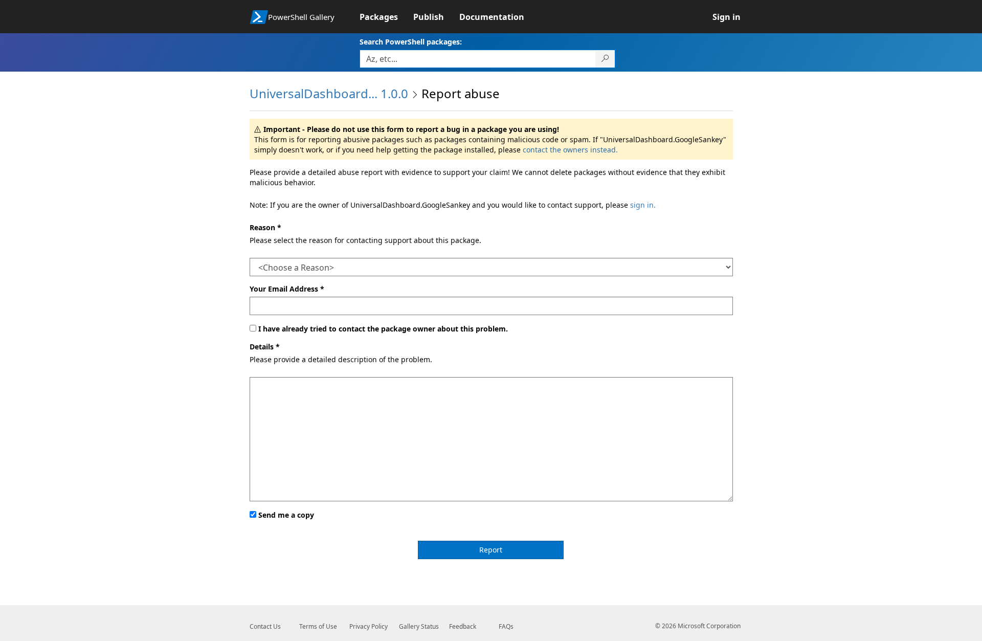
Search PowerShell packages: (411, 42)
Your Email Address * (287, 289)
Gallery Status (419, 626)
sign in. (643, 205)
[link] (386, 17)
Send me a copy (286, 515)
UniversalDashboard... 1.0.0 (329, 93)
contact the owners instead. (570, 149)
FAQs (506, 626)
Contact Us (265, 626)
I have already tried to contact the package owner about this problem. (383, 329)
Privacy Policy (368, 626)
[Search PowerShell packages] (605, 59)
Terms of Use (318, 626)
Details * (265, 346)
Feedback (462, 626)
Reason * (265, 227)
